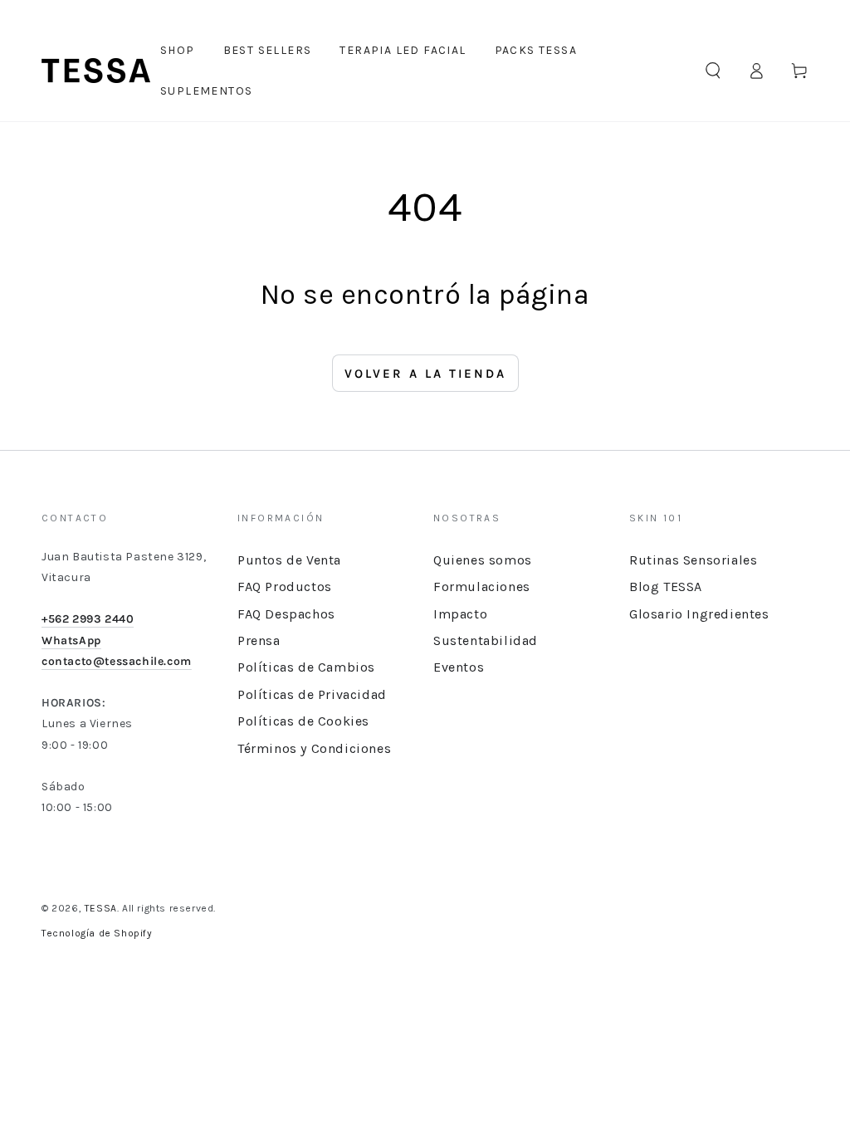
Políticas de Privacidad (312, 694)
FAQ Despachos (286, 614)
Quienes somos (482, 560)
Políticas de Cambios (306, 667)
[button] (713, 70)
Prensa (259, 640)
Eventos (458, 667)
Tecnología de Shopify (97, 933)
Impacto (460, 614)
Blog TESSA (665, 586)
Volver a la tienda (425, 373)
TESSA (101, 908)
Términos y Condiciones (314, 748)
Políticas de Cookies (303, 721)
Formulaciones (481, 586)
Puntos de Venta (289, 560)
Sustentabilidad (485, 640)
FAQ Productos (284, 586)
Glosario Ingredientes (699, 614)
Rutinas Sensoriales (693, 560)
